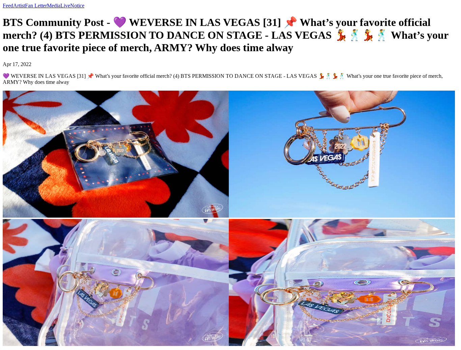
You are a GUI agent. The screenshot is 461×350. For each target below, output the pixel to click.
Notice (77, 5)
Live (65, 5)
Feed (8, 5)
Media (53, 5)
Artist (19, 5)
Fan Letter (36, 5)
